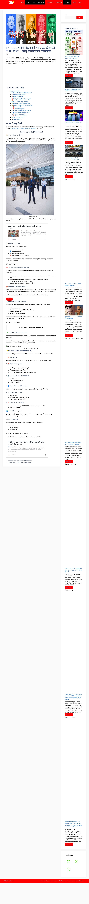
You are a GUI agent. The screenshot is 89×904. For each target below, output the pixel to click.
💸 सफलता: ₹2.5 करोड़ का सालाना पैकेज (21, 103)
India (28, 2)
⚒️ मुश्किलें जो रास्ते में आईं (17, 96)
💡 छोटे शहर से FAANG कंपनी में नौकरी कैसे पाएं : (22, 105)
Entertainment (50, 2)
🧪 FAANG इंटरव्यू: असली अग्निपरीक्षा (20, 102)
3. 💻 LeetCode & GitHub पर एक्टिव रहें (21, 110)
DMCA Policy (62, 881)
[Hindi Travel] (11, 2)
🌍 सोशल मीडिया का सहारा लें (18, 117)
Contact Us (48, 881)
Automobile (59, 2)
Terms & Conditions (79, 881)
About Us (42, 881)
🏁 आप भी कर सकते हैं (16, 119)
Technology (67, 2)
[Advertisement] (31, 75)
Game (74, 2)
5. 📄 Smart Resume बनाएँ (18, 114)
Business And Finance (38, 2)
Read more (68, 75)
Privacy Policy (70, 881)
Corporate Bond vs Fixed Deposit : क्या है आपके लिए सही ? (20, 462)
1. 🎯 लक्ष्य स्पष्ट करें (16, 107)
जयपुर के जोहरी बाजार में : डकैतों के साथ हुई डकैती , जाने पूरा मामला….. (20, 460)
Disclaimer (55, 881)
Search (66, 15)
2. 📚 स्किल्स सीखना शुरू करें (18, 109)
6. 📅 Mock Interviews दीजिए (19, 116)
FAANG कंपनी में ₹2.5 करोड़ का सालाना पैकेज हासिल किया (23, 128)
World (79, 2)
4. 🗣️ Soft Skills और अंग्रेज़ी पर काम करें (21, 112)
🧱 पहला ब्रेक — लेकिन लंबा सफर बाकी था (21, 100)
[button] (81, 7)
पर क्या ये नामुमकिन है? (14, 91)
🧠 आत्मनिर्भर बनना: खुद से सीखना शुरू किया (21, 98)
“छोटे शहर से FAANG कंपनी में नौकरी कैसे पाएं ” (22, 93)
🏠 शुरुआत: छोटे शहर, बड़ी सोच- (19, 94)
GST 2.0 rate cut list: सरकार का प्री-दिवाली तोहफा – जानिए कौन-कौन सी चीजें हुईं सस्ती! (73, 570)
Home (22, 2)
